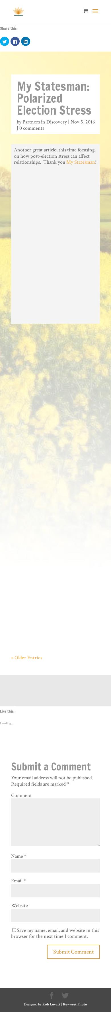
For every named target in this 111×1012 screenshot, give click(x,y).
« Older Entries (26, 657)
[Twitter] (65, 996)
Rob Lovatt (51, 1004)
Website (19, 905)
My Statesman (80, 162)
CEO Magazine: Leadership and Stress (44, 579)
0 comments (31, 128)
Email (18, 880)
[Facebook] (51, 996)
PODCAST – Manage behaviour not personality (50, 359)
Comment (21, 795)
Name (18, 856)
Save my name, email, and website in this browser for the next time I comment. (55, 933)
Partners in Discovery (44, 122)
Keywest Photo (75, 1004)
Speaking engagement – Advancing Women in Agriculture (54, 469)
